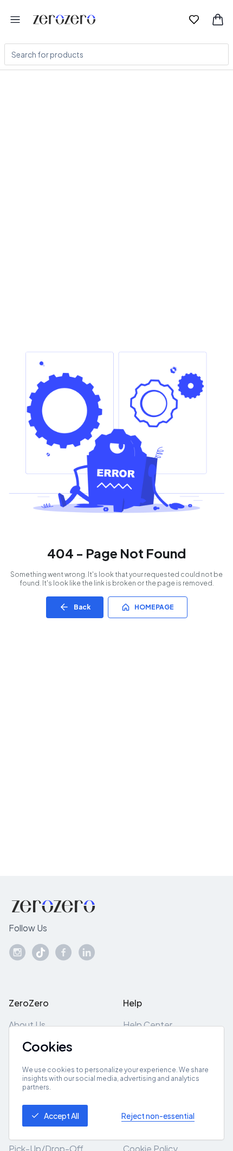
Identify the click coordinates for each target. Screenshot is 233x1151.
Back (82, 607)
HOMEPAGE (154, 607)
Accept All (61, 1116)
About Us (27, 1024)
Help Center (147, 1024)
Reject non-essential (158, 1116)
